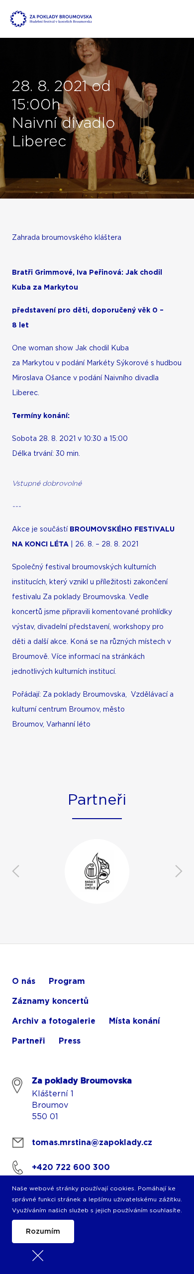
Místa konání (134, 1021)
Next (179, 871)
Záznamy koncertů (50, 1001)
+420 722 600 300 (71, 1167)
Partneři (28, 1041)
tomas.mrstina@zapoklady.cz (92, 1143)
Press (70, 1041)
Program (67, 981)
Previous (15, 871)
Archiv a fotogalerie (54, 1021)
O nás (23, 981)
